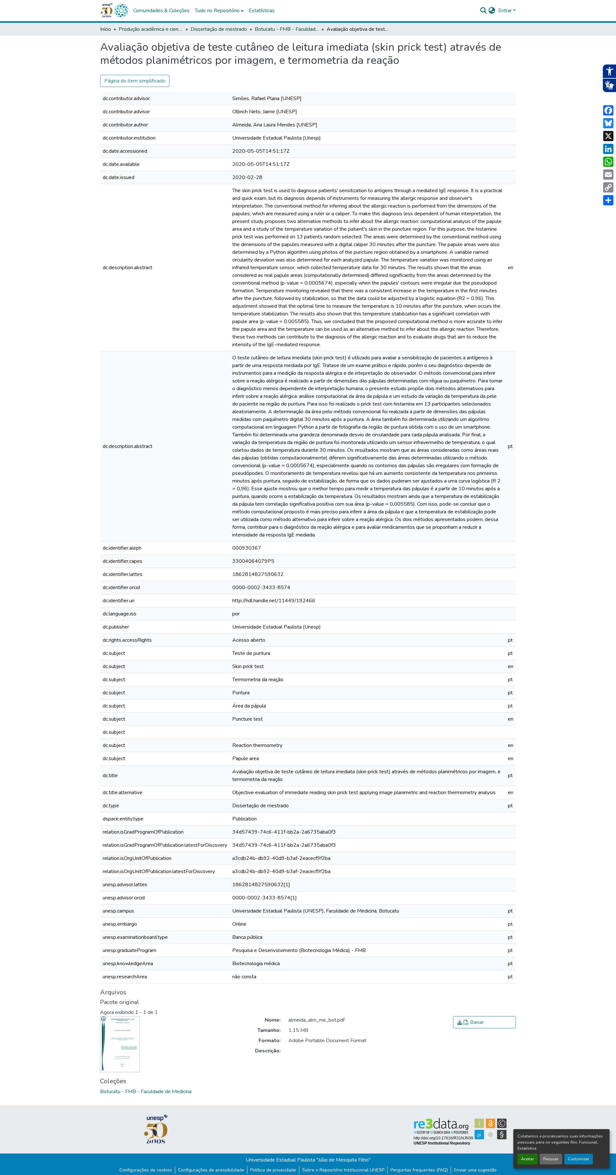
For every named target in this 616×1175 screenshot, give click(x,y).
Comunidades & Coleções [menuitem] (161, 10)
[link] (484, 1022)
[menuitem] (219, 10)
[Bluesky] (608, 123)
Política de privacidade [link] (273, 1170)
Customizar (578, 1159)
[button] (121, 11)
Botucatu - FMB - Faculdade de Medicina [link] (287, 29)
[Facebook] (608, 110)
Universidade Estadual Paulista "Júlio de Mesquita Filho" (308, 1159)
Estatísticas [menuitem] (262, 10)
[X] (608, 136)
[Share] (608, 200)
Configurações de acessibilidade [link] (211, 1170)
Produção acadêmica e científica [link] (151, 29)
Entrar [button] (505, 10)
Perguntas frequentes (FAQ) (419, 1170)
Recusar (551, 1159)
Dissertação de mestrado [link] (219, 29)
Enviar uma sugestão (475, 1170)
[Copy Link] (608, 187)
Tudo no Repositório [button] (217, 10)
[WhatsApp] (608, 161)
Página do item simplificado (134, 80)
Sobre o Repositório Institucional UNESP (343, 1170)
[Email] (608, 174)
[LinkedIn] (608, 148)
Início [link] (105, 29)
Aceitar (527, 1159)
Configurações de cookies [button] (145, 1170)
